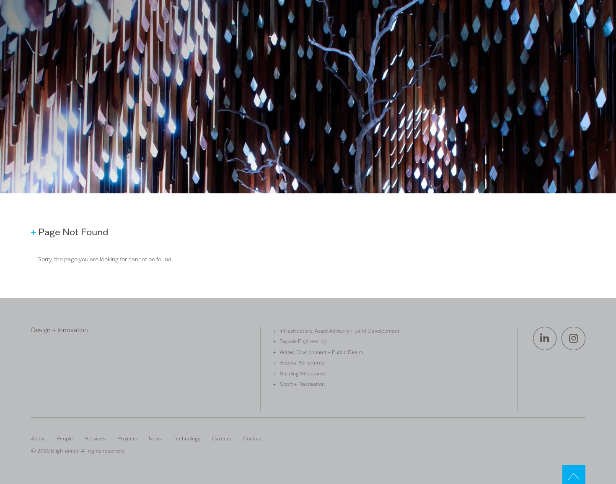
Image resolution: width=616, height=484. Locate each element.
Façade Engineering (303, 341)
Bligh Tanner (61, 41)
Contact (252, 438)
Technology (186, 438)
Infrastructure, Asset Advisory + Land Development (339, 330)
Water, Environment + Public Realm (321, 352)
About (38, 438)
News (155, 438)
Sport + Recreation (302, 383)
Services (95, 438)
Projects (127, 438)
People (65, 438)
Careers (221, 438)
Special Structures (302, 362)
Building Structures (303, 373)
